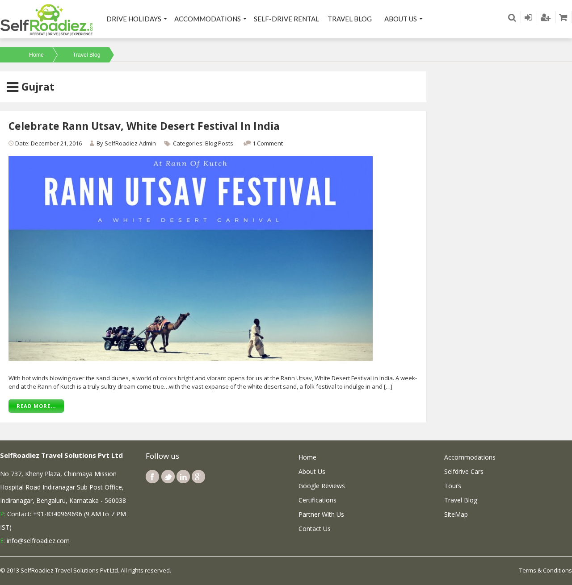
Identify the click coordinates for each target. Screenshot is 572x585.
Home (36, 55)
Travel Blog (350, 19)
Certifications (317, 500)
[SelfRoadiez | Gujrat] (47, 19)
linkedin (183, 476)
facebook (152, 476)
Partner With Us (321, 514)
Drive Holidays (133, 19)
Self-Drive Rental (286, 19)
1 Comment (267, 143)
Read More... (36, 405)
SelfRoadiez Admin (130, 143)
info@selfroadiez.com (38, 540)
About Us (400, 19)
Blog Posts (219, 143)
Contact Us (315, 528)
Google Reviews (322, 485)
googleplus (198, 476)
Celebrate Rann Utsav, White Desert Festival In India (144, 126)
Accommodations (207, 19)
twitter (168, 476)
